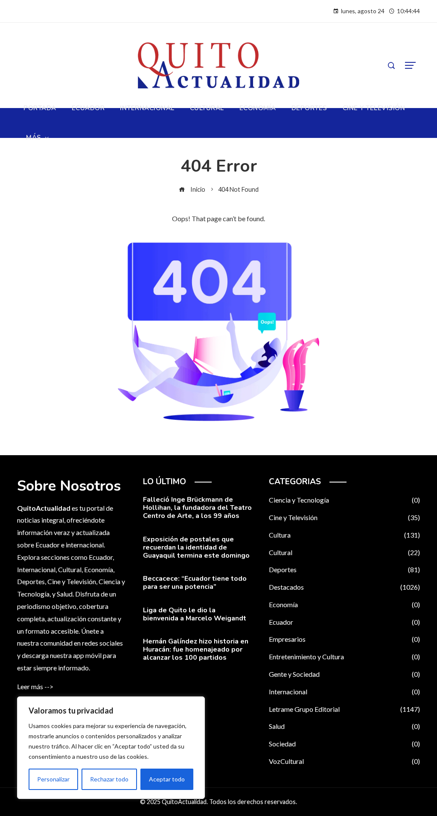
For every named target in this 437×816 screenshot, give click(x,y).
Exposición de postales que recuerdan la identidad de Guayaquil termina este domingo (196, 547)
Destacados (344, 587)
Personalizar (53, 779)
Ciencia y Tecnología (344, 500)
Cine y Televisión (344, 517)
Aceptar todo (167, 779)
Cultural (344, 552)
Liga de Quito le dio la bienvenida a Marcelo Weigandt (194, 614)
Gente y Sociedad (344, 674)
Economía (344, 604)
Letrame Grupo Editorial (344, 709)
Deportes (344, 569)
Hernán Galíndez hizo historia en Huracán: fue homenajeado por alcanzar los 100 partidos (195, 649)
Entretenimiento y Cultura (344, 656)
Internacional (344, 691)
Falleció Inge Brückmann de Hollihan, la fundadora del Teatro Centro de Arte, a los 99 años (197, 508)
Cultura (344, 535)
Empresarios (344, 639)
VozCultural (344, 761)
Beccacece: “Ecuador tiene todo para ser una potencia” (195, 582)
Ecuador (344, 622)
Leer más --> (35, 686)
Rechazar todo (109, 779)
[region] (111, 747)
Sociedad (344, 744)
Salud (344, 726)
